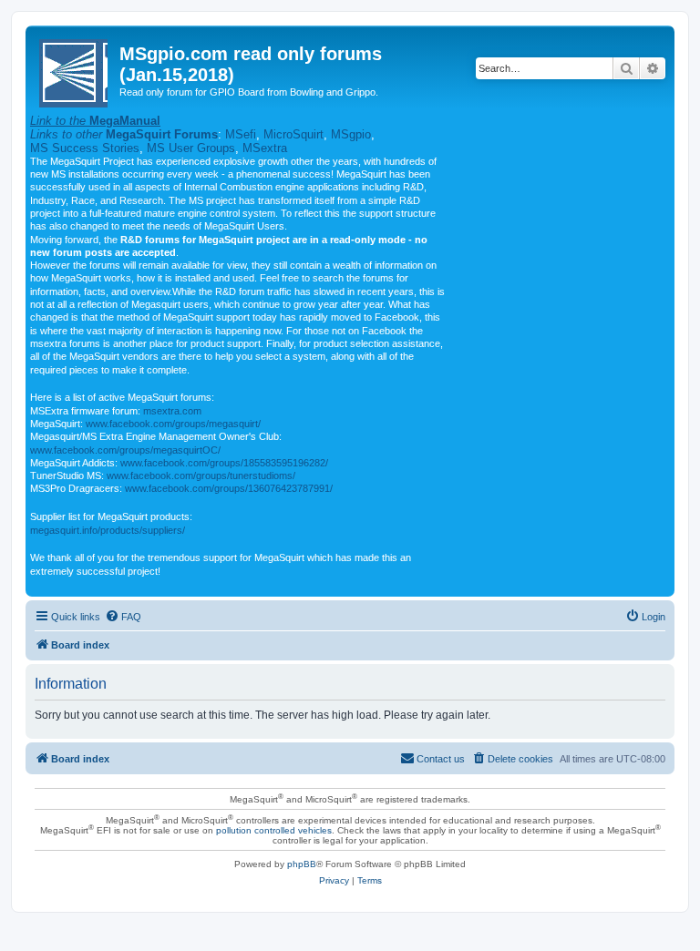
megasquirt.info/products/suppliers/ (107, 530)
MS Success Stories (84, 148)
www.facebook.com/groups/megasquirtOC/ (125, 450)
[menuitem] (123, 617)
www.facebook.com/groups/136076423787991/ (229, 488)
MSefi (240, 134)
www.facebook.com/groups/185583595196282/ (224, 462)
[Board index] (74, 69)
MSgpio (351, 134)
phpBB (301, 864)
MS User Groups (191, 148)
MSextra (264, 148)
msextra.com (172, 410)
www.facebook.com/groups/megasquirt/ (173, 423)
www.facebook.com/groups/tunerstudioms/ (201, 475)
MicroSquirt (293, 134)
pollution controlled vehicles (274, 830)
